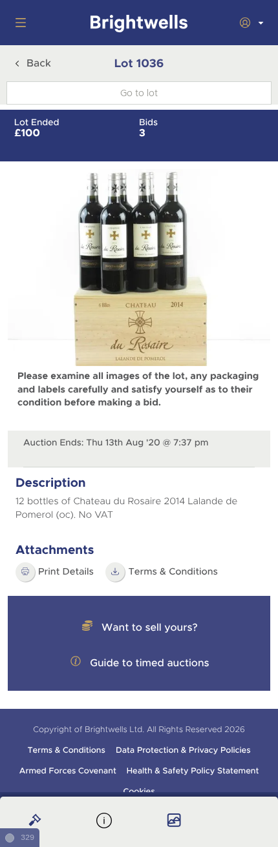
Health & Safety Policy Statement (193, 771)
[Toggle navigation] (18, 22)
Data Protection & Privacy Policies (183, 750)
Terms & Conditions (66, 750)
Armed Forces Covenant (67, 771)
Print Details (66, 572)
